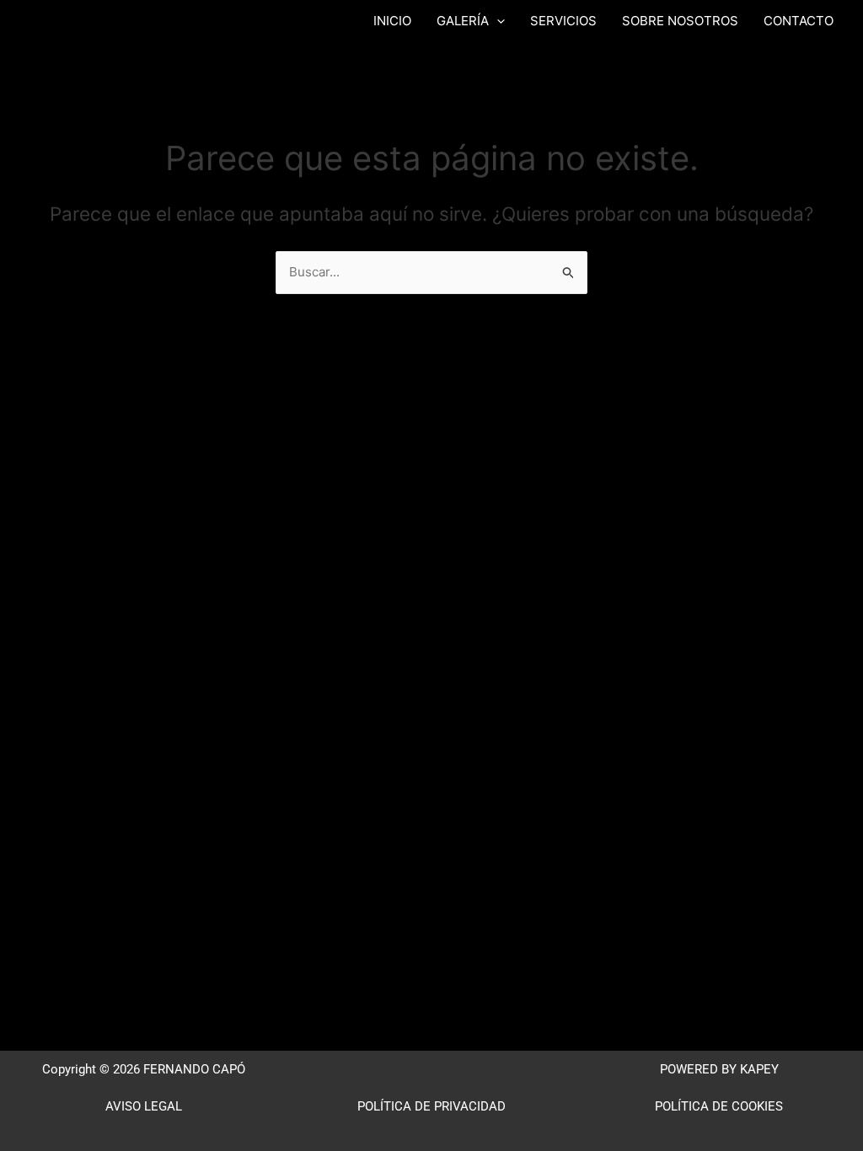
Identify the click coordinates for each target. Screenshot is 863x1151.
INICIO (392, 21)
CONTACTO (799, 21)
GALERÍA (463, 21)
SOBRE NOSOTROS (680, 21)
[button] (497, 21)
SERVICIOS (563, 21)
